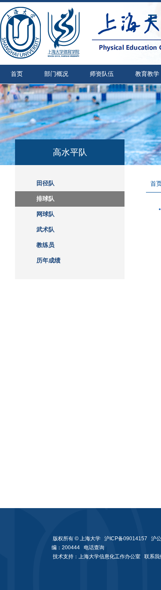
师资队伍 (102, 74)
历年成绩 (48, 260)
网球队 (45, 214)
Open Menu (152, 18)
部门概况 (56, 74)
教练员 (45, 245)
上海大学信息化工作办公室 (111, 557)
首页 (17, 74)
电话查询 (94, 548)
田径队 (45, 183)
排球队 (45, 199)
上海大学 (89, 539)
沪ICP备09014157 (126, 539)
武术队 (45, 229)
